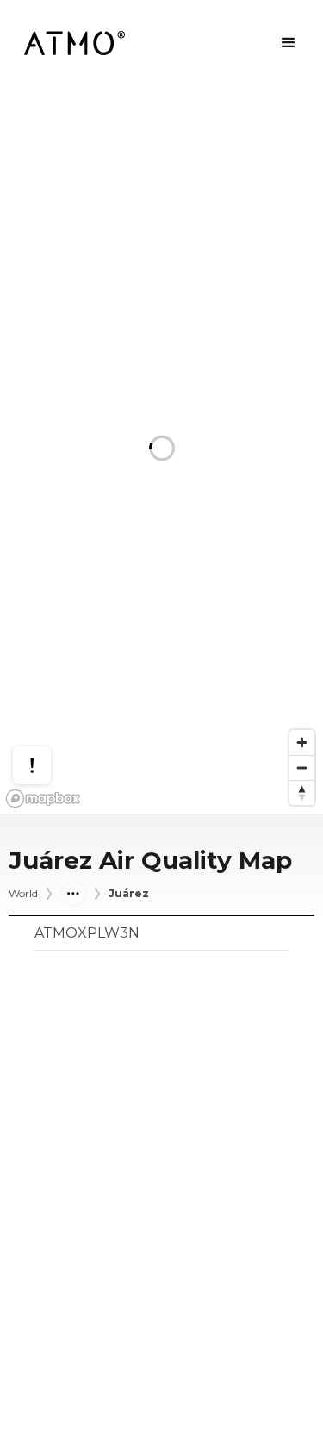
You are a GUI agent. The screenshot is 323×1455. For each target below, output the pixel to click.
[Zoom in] (301, 742)
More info (48, 714)
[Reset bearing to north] (301, 792)
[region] (161, 450)
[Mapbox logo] (43, 798)
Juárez (129, 894)
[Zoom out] (301, 767)
